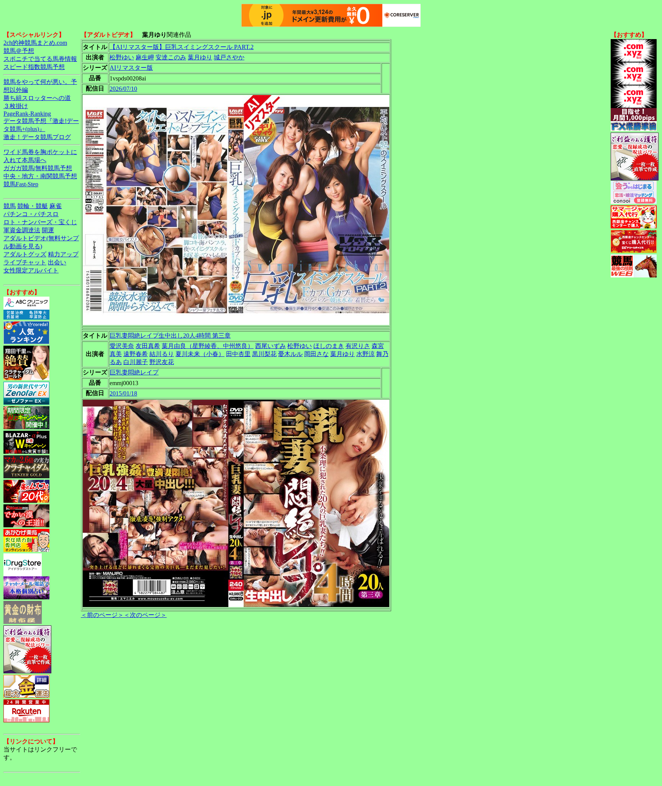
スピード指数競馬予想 (34, 67)
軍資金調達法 (21, 230)
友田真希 (148, 346)
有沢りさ (358, 346)
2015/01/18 (123, 393)
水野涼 (365, 354)
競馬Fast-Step (20, 184)
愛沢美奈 (122, 346)
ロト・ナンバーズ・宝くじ (40, 222)
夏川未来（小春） (199, 354)
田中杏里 (238, 354)
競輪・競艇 (32, 206)
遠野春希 (135, 354)
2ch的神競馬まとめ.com (35, 42)
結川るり (161, 354)
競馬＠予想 (18, 51)
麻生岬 (145, 57)
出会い (57, 262)
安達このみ (171, 57)
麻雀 (55, 206)
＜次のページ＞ (145, 615)
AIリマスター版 (131, 67)
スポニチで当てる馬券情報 (40, 59)
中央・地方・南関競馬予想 (40, 176)
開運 (48, 230)
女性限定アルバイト (31, 270)
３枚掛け (15, 106)
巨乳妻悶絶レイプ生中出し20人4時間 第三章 (170, 335)
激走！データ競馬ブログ (37, 137)
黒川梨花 (264, 354)
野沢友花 (161, 362)
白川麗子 (135, 362)
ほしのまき (328, 346)
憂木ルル (290, 354)
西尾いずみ (270, 346)
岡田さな (316, 354)
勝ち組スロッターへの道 (37, 98)
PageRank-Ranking (27, 113)
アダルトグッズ (24, 254)
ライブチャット (24, 262)
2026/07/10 (123, 88)
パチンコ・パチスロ (31, 214)
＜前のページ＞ (102, 615)
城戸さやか (229, 57)
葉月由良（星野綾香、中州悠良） (208, 346)
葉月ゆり (200, 57)
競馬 (9, 206)
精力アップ (63, 254)
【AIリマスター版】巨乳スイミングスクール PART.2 (182, 47)
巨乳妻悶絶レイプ (134, 372)
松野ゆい (122, 57)
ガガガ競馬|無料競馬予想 (37, 168)
